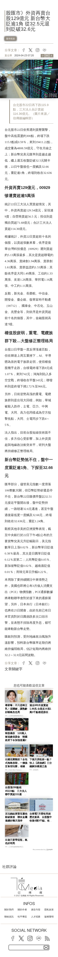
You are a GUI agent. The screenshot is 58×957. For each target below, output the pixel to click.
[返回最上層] (53, 944)
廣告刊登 (35, 909)
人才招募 (35, 916)
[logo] (26, 886)
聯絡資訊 (9, 916)
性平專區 (22, 916)
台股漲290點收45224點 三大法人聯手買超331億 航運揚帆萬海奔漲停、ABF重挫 (16, 794)
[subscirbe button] (46, 947)
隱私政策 (49, 909)
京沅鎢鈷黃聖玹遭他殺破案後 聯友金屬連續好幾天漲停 (16, 817)
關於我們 (9, 909)
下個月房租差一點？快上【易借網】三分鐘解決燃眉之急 (41, 763)
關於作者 (22, 909)
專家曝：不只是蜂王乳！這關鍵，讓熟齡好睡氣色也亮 (16, 708)
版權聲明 (49, 916)
